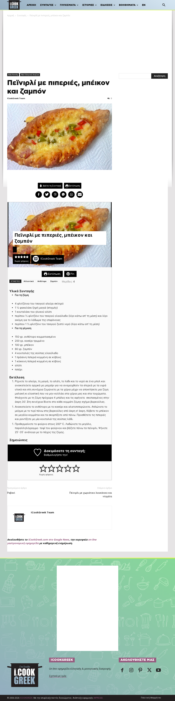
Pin (72, 273)
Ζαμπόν (54, 281)
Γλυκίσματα (68, 5)
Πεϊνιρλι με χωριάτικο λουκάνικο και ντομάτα (90, 494)
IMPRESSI (98, 698)
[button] (164, 5)
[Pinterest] (140, 671)
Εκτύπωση (74, 185)
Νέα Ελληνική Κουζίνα (30, 74)
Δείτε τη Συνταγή (51, 185)
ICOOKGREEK (26, 698)
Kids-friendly (13, 74)
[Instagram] (131, 671)
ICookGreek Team (16, 98)
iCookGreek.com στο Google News (48, 539)
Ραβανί (11, 492)
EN (143, 5)
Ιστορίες (88, 5)
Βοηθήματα (127, 5)
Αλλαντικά (29, 281)
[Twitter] (149, 671)
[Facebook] (122, 671)
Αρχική (31, 5)
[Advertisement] (87, 43)
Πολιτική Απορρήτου (151, 698)
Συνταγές (46, 5)
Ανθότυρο (41, 281)
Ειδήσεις (106, 5)
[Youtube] (158, 671)
